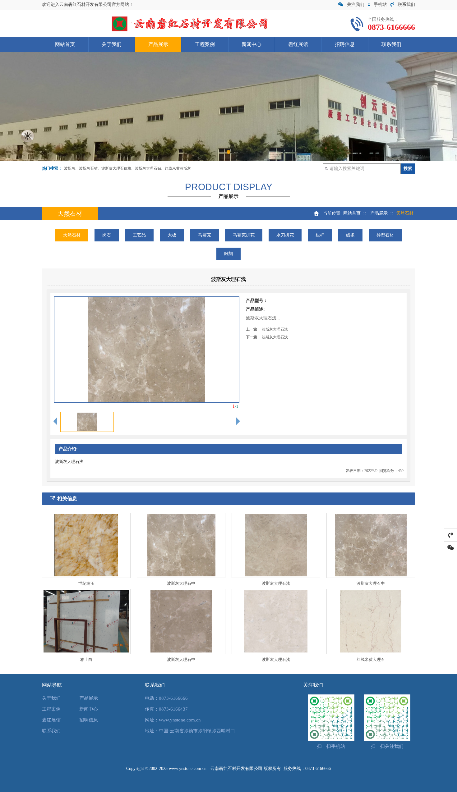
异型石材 (385, 235)
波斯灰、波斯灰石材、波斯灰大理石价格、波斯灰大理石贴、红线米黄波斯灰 (127, 168)
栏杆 (320, 235)
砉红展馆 (298, 44)
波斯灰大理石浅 (275, 329)
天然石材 (72, 235)
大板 (172, 235)
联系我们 (406, 4)
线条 (350, 235)
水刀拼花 (285, 235)
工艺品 (139, 235)
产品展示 (158, 44)
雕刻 (228, 253)
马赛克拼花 (244, 235)
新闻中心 (251, 44)
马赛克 (204, 235)
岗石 (106, 235)
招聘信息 (345, 44)
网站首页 (65, 44)
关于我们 (112, 44)
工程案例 (205, 44)
